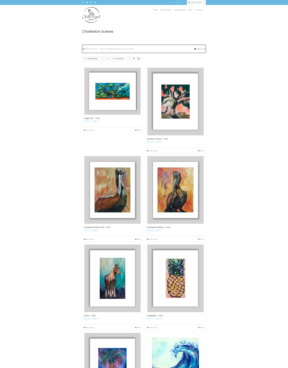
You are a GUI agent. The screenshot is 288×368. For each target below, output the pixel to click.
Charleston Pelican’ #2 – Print (97, 227)
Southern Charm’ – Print (157, 139)
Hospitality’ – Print (155, 315)
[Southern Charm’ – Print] (175, 101)
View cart (201, 49)
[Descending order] (107, 58)
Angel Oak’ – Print (92, 118)
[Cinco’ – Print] (112, 278)
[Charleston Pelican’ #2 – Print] (112, 190)
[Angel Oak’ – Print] (112, 91)
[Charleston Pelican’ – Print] (175, 190)
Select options (90, 130)
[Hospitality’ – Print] (175, 278)
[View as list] (138, 58)
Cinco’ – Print (90, 315)
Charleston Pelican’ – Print (158, 227)
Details (139, 130)
